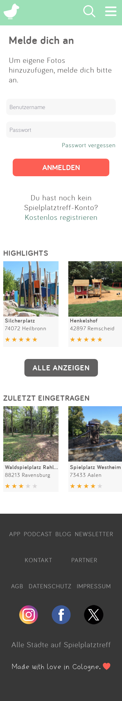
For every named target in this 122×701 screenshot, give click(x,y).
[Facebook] (61, 621)
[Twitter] (93, 621)
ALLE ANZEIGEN (61, 368)
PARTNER (84, 560)
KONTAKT (38, 560)
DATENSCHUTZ (50, 586)
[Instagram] (28, 621)
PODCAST (38, 534)
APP (14, 534)
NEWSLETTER (94, 534)
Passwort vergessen (89, 145)
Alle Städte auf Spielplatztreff (61, 644)
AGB (17, 586)
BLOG (63, 534)
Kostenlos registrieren (61, 217)
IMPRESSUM (94, 586)
